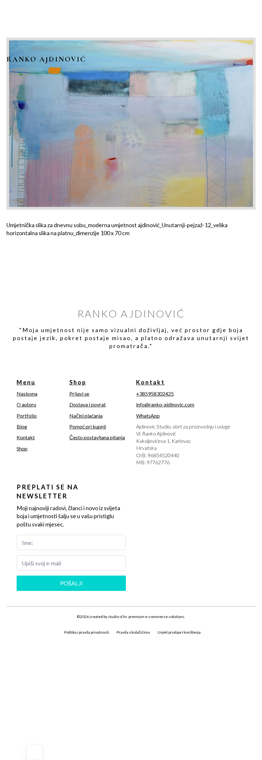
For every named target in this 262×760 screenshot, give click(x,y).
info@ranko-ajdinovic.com (165, 404)
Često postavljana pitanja (97, 437)
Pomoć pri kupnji (87, 426)
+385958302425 (155, 394)
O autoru (26, 404)
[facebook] (10, 639)
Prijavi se (79, 394)
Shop (22, 448)
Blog (22, 426)
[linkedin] (43, 639)
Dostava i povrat (87, 404)
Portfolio (27, 416)
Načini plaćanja (86, 416)
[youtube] (54, 639)
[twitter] (21, 639)
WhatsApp (148, 416)
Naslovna (27, 394)
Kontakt (26, 437)
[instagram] (32, 639)
